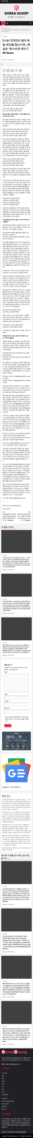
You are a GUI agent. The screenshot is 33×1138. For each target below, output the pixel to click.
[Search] (30, 23)
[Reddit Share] (16, 70)
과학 (3, 1078)
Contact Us (5, 1098)
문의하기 (4, 1132)
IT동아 (8, 505)
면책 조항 (4, 1106)
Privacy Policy (5, 1104)
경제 (3, 1075)
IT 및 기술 (5, 36)
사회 (3, 1086)
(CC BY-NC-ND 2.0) (15, 505)
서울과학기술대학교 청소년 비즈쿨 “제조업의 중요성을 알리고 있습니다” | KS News (23, 516)
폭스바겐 (8, 508)
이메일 (6, 701)
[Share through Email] (20, 70)
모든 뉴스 (4, 1109)
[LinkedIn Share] (12, 70)
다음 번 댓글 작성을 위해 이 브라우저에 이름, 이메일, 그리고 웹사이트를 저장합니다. (17, 719)
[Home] (3, 23)
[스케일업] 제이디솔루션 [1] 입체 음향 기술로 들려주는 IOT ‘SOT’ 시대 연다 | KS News (9, 516)
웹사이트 (7, 708)
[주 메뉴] (7, 23)
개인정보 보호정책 (20, 1132)
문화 (3, 1084)
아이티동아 (11, 59)
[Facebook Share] (4, 70)
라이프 (3, 1081)
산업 (3, 1089)
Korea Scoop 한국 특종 (8, 1101)
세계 (3, 1092)
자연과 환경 (5, 1094)
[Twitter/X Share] (8, 70)
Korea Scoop (16, 13)
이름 (6, 694)
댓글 (6, 672)
